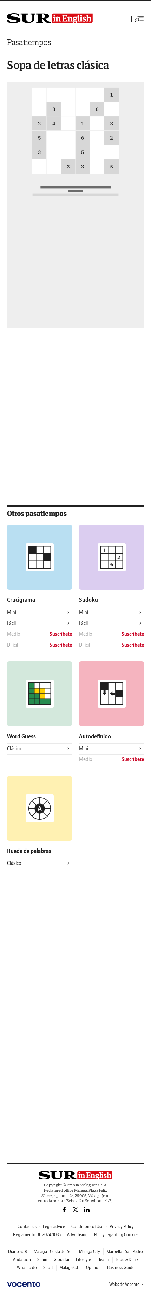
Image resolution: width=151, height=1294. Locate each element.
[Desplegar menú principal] (139, 19)
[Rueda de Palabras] (39, 808)
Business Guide (120, 1267)
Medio (13, 634)
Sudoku (88, 599)
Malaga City (89, 1251)
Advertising (77, 1234)
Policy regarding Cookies (116, 1234)
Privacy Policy (122, 1226)
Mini (11, 612)
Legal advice (54, 1226)
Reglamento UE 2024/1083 (37, 1234)
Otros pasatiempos (37, 513)
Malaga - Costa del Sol (53, 1251)
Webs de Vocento (124, 1284)
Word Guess (21, 736)
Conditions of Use (87, 1226)
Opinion (93, 1267)
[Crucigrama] (39, 557)
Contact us (27, 1226)
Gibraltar (62, 1259)
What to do (27, 1267)
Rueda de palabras (29, 850)
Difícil (12, 645)
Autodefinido (95, 736)
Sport (48, 1267)
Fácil (11, 623)
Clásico (14, 748)
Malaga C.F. (69, 1267)
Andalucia (22, 1259)
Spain (42, 1259)
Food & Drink (127, 1259)
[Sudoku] (111, 557)
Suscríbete (61, 634)
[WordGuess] (39, 693)
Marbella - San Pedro (124, 1251)
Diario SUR (17, 1251)
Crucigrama (21, 599)
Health (103, 1259)
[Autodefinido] (111, 693)
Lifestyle (83, 1259)
